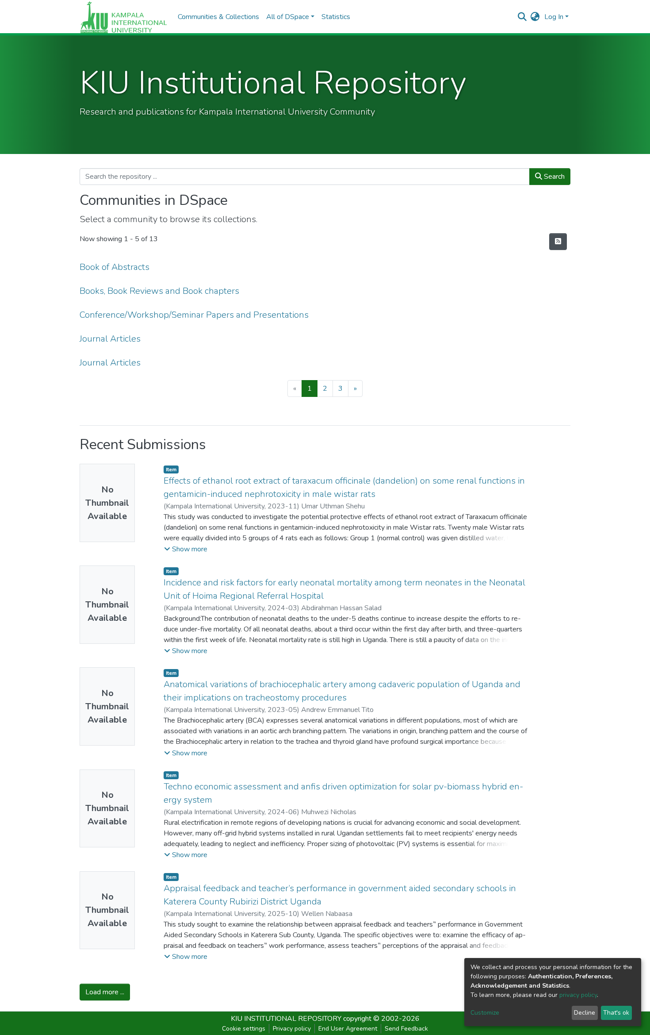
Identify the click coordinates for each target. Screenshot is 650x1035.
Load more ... (104, 992)
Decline (584, 1012)
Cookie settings (243, 1028)
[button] (535, 17)
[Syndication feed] (558, 241)
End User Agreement (347, 1028)
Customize (484, 1012)
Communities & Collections (218, 17)
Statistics (335, 17)
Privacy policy (292, 1028)
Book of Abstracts (114, 267)
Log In (553, 17)
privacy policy (578, 995)
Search (553, 176)
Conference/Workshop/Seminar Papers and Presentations (194, 315)
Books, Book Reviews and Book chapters (159, 291)
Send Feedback (406, 1028)
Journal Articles (110, 339)
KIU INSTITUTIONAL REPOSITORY (286, 1018)
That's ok (616, 1012)
